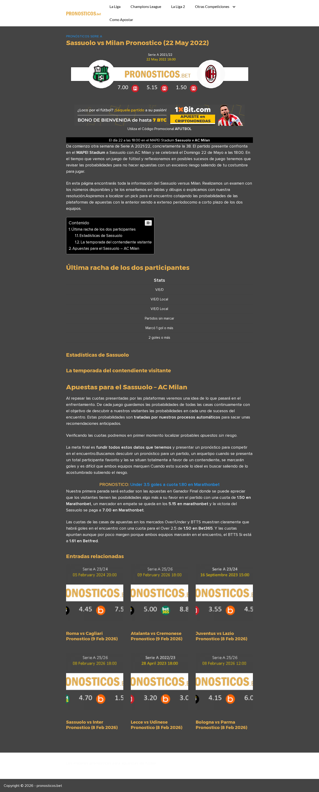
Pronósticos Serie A (84, 36)
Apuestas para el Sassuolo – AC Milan (105, 248)
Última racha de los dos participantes (103, 229)
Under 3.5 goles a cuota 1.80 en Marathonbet (175, 484)
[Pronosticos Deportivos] (83, 13)
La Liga (115, 6)
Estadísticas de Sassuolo (100, 235)
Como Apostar (121, 19)
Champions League (146, 6)
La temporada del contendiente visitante (116, 242)
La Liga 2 (178, 6)
